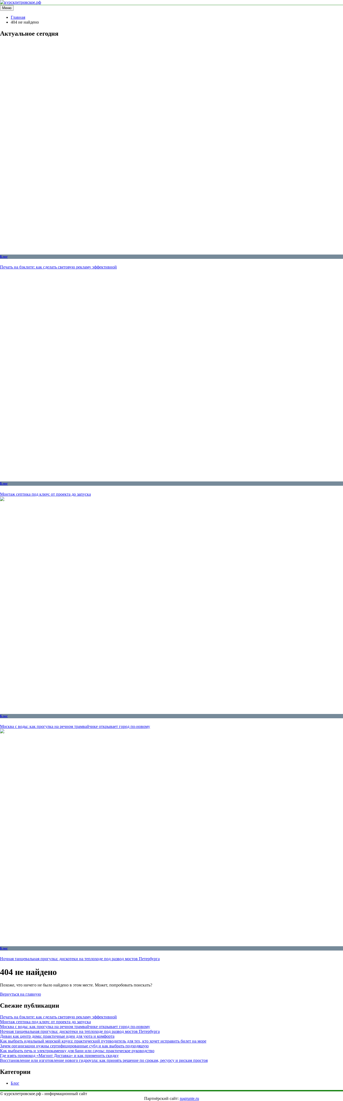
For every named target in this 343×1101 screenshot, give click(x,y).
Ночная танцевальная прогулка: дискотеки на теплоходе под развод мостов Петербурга (80, 958)
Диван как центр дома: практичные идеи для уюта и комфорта (57, 1036)
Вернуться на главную (20, 994)
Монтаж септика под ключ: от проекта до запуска (45, 494)
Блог (4, 257)
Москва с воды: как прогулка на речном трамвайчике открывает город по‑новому (75, 726)
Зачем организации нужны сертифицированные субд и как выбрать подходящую (74, 1046)
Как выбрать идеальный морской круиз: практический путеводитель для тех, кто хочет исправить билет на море (103, 1041)
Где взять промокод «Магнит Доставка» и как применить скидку (59, 1055)
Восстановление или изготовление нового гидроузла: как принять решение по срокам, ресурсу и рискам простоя (104, 1060)
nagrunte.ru (189, 1098)
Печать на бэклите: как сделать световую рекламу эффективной (58, 267)
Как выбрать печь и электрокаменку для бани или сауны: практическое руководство (77, 1050)
